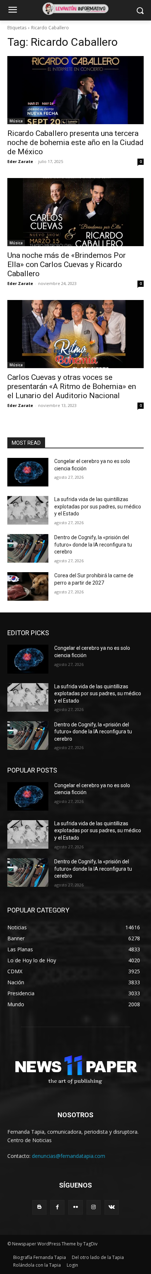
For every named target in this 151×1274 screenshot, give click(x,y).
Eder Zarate (20, 161)
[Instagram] (93, 1207)
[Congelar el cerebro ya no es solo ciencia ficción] (27, 472)
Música (16, 120)
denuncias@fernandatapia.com (68, 1155)
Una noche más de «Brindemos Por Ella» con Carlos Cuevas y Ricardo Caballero (66, 264)
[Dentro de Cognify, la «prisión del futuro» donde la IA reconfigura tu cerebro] (27, 548)
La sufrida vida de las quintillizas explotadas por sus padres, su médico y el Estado (97, 506)
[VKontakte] (111, 1207)
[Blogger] (39, 1207)
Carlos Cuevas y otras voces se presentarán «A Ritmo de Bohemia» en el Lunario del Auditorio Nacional (71, 386)
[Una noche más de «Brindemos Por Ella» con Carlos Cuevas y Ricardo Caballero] (75, 212)
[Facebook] (57, 1207)
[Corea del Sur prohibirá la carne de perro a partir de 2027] (27, 586)
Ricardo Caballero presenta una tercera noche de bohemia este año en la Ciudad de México (75, 142)
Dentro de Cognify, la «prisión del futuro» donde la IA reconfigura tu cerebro (93, 544)
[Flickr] (75, 1207)
